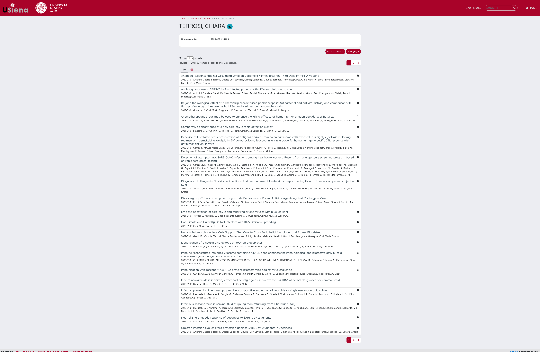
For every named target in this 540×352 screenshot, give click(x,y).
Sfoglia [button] (477, 7)
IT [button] (521, 7)
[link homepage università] (51, 8)
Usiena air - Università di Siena (195, 18)
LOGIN (533, 7)
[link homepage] (16, 8)
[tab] (184, 69)
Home (468, 7)
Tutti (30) (353, 51)
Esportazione (334, 51)
